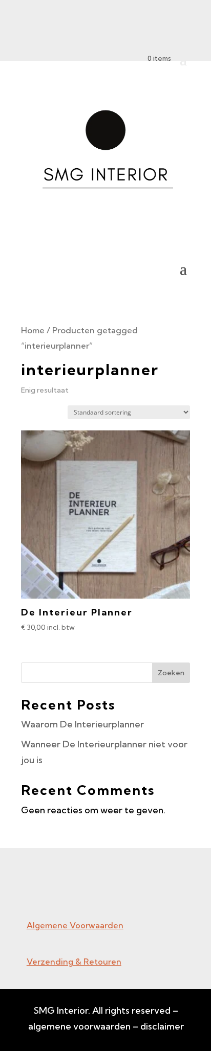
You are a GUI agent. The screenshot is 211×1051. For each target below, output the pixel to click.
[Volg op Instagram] (33, 890)
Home (33, 330)
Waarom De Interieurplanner (82, 724)
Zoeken (171, 672)
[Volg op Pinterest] (53, 890)
